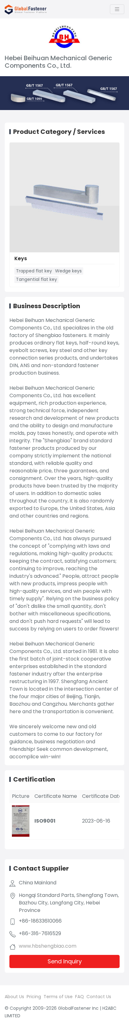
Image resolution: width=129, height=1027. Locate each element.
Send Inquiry (65, 961)
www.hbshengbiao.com (47, 946)
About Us (14, 996)
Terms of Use (58, 996)
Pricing (34, 996)
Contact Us (98, 996)
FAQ (79, 996)
